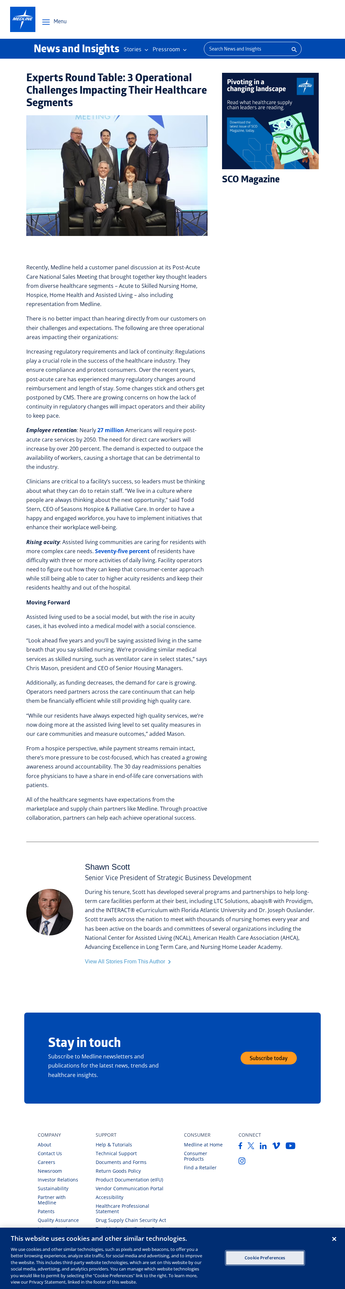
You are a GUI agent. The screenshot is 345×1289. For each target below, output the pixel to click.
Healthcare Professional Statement (122, 1209)
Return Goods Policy (118, 1171)
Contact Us (50, 1153)
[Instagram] (242, 1162)
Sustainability (53, 1188)
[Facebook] (240, 1147)
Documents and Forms (121, 1162)
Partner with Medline (52, 1200)
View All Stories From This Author (125, 961)
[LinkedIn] (263, 1147)
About (44, 1144)
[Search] (293, 49)
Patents (46, 1211)
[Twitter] (251, 1147)
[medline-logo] (22, 19)
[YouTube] (290, 1147)
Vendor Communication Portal (129, 1188)
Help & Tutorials (114, 1144)
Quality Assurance (58, 1220)
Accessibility (109, 1197)
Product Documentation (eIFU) (129, 1179)
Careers (46, 1162)
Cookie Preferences (265, 1258)
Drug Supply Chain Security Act (131, 1220)
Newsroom (50, 1171)
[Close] (334, 1239)
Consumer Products (195, 1156)
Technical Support (116, 1153)
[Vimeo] (276, 1147)
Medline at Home (203, 1144)
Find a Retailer (200, 1167)
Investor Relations (58, 1179)
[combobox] (245, 49)
